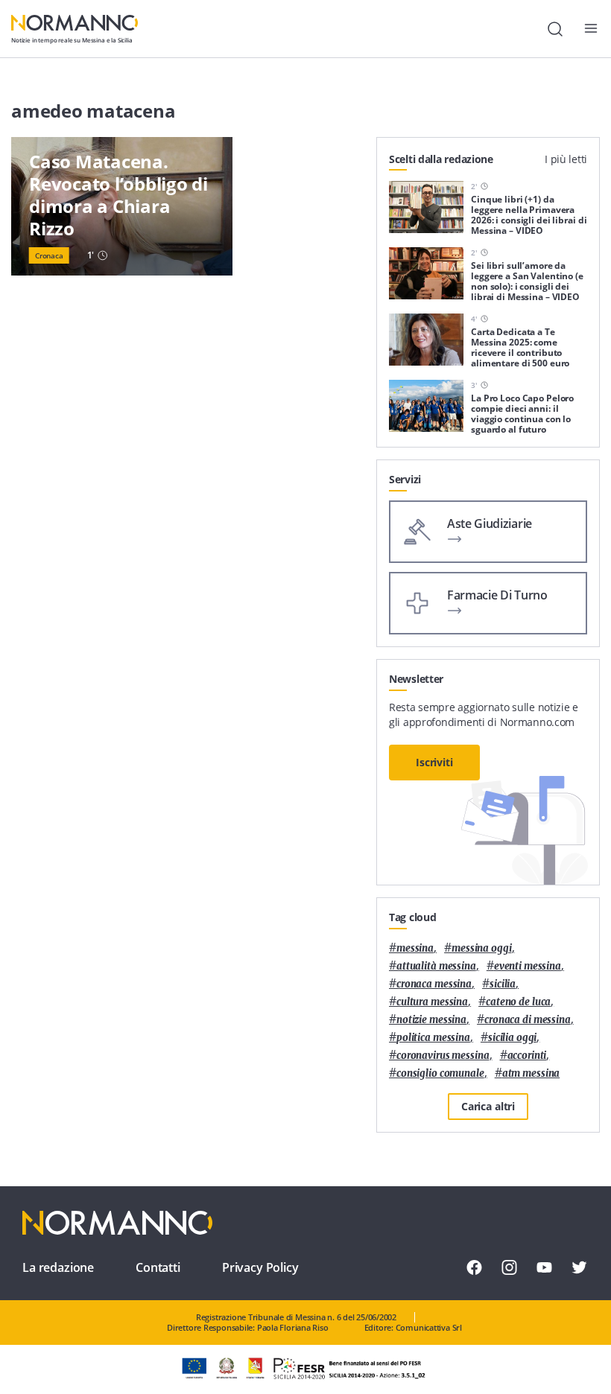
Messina (415, 948)
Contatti (158, 1267)
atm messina (531, 1073)
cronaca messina (434, 984)
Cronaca (49, 255)
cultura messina (432, 1002)
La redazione (58, 1267)
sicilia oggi (512, 1037)
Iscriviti (434, 762)
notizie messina (431, 1019)
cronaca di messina (527, 1019)
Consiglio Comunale (440, 1073)
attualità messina (436, 966)
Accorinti (527, 1055)
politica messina (433, 1037)
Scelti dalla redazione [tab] (441, 159)
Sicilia (503, 984)
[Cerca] (555, 29)
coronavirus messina (443, 1055)
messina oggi (481, 948)
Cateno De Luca (518, 1002)
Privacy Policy (260, 1267)
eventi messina (527, 966)
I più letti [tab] (566, 159)
